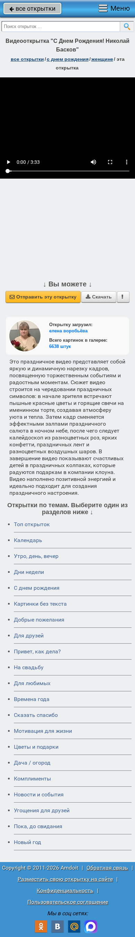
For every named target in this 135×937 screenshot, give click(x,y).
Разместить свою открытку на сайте (65, 879)
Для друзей (29, 635)
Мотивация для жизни (43, 731)
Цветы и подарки (36, 747)
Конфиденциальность (65, 890)
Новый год (27, 842)
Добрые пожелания (39, 619)
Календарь (28, 540)
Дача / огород (32, 762)
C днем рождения (37, 588)
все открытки (32, 8)
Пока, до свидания (38, 826)
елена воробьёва (68, 330)
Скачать (99, 297)
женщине (102, 59)
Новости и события (39, 794)
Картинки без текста (40, 603)
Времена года (32, 699)
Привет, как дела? (37, 651)
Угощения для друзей (42, 810)
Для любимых (32, 683)
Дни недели (29, 572)
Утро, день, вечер (36, 556)
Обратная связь (107, 867)
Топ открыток (32, 524)
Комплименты (32, 778)
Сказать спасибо (36, 715)
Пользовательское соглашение (67, 902)
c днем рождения (68, 59)
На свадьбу (29, 667)
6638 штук (60, 346)
